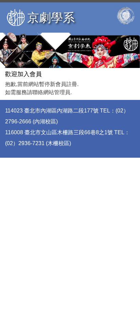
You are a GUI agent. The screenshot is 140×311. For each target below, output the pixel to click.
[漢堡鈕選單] (125, 15)
